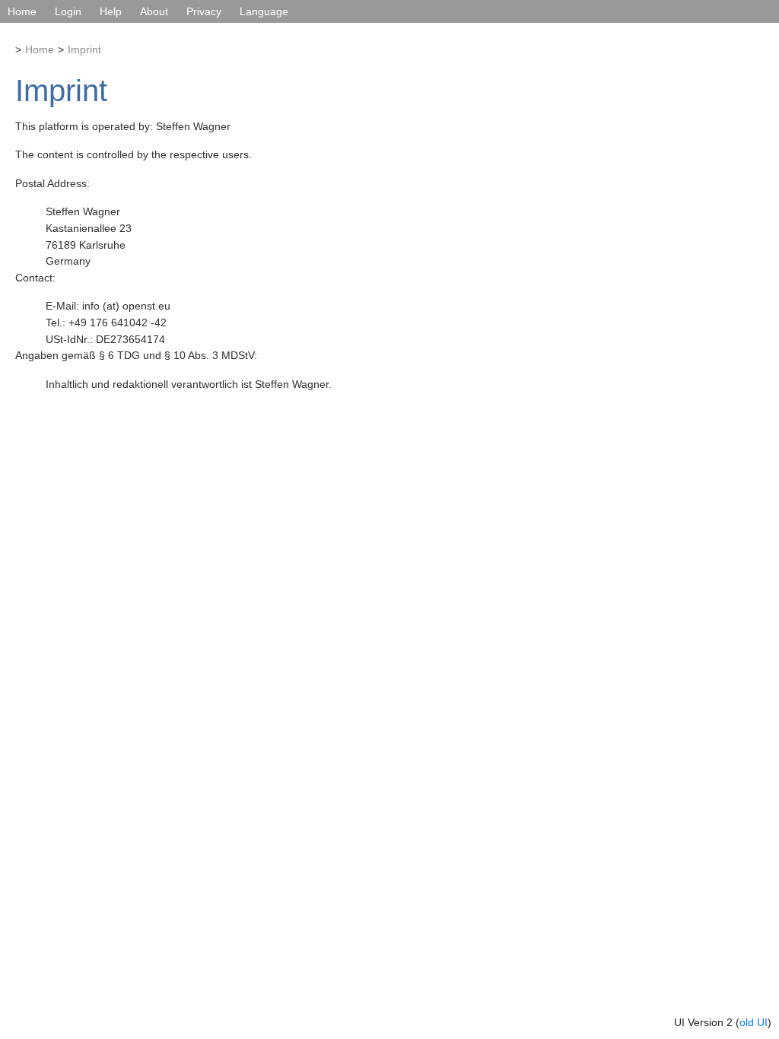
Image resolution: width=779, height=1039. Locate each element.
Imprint (84, 49)
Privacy (203, 11)
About (154, 11)
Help (111, 11)
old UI (753, 1022)
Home (22, 11)
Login (68, 11)
